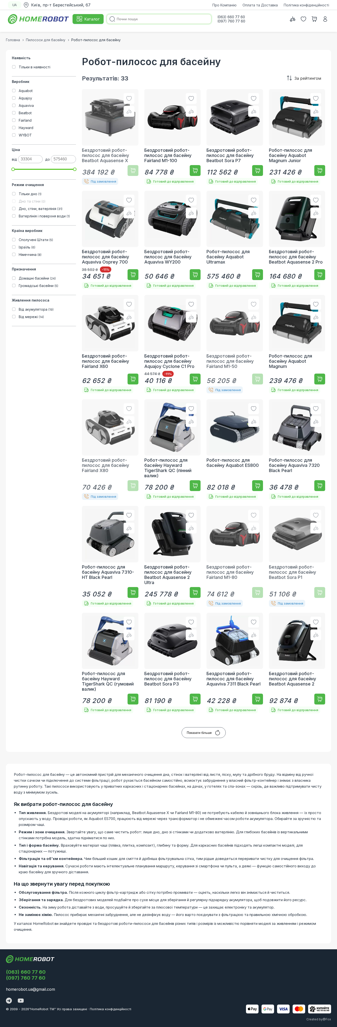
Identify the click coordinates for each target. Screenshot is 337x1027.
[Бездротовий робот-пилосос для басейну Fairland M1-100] (172, 137)
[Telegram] (9, 1001)
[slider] (13, 169)
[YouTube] (21, 1001)
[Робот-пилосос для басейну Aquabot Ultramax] (234, 240)
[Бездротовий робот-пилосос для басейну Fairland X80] (110, 449)
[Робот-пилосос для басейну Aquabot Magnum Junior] (297, 137)
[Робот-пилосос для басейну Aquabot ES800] (234, 449)
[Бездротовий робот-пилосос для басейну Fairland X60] (110, 344)
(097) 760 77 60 (25, 978)
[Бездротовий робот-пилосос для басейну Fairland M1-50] (234, 344)
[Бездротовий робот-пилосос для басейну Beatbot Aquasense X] (110, 137)
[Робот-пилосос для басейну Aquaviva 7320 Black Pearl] (297, 449)
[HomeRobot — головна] (39, 19)
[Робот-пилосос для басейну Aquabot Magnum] (297, 344)
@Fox (327, 1019)
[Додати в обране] (129, 98)
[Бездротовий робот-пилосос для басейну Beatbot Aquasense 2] (297, 663)
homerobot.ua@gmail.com (30, 989)
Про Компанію (224, 5)
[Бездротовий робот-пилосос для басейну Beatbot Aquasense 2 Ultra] (172, 556)
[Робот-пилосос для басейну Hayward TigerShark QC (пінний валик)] (172, 449)
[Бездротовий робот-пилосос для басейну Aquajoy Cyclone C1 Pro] (172, 344)
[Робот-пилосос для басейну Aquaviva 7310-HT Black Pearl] (110, 556)
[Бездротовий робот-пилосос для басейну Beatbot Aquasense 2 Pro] (297, 240)
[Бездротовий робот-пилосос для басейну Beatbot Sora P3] (172, 663)
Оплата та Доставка (260, 5)
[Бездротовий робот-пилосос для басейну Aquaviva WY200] (172, 240)
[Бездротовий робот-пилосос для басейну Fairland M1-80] (234, 556)
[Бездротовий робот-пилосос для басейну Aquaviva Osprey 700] (110, 240)
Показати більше (199, 733)
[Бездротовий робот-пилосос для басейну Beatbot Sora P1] (297, 556)
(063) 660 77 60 (26, 972)
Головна (13, 40)
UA (14, 5)
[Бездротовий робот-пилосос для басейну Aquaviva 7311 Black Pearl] (234, 663)
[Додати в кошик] (133, 170)
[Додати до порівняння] (129, 111)
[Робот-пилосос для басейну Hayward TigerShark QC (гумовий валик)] (110, 663)
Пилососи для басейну (45, 40)
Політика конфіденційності (306, 5)
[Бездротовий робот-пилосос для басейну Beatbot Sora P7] (234, 137)
